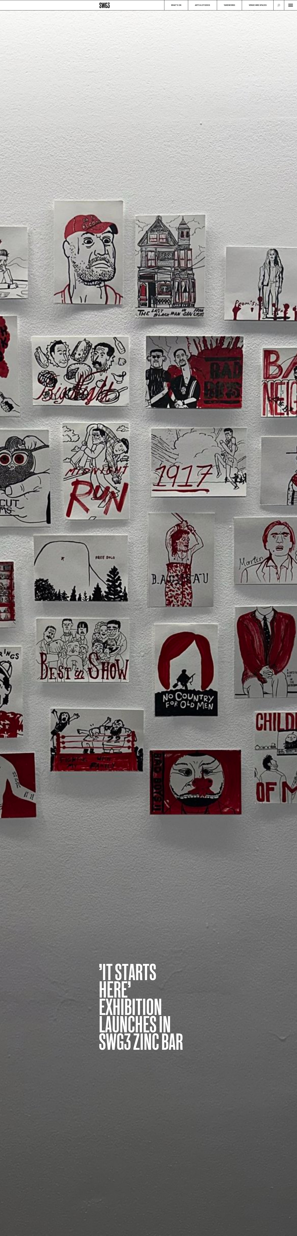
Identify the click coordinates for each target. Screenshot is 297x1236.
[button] (278, 5)
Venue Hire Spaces (258, 5)
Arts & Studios (202, 5)
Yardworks (229, 5)
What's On (176, 5)
